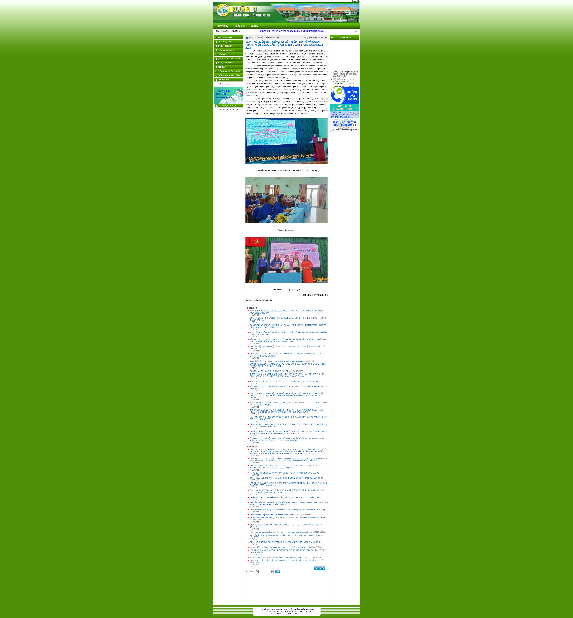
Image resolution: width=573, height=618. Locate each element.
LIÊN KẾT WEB (223, 80)
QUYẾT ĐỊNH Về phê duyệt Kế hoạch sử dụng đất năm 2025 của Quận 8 (345, 68)
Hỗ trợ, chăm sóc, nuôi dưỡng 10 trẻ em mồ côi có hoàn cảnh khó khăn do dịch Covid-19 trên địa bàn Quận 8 (287, 519)
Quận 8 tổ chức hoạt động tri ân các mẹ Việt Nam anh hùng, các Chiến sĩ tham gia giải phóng (287, 510)
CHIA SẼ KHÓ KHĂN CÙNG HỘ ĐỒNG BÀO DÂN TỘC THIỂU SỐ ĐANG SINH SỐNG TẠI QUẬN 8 (286, 526)
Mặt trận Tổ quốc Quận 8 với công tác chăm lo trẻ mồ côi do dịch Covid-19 (280, 547)
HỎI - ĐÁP (222, 67)
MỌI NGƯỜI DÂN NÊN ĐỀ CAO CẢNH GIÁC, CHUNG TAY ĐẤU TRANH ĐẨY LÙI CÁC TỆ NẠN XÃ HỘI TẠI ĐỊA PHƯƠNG (288, 404)
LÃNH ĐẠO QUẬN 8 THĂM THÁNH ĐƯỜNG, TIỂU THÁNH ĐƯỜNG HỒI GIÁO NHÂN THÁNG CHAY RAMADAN (288, 551)
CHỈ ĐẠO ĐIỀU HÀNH (226, 46)
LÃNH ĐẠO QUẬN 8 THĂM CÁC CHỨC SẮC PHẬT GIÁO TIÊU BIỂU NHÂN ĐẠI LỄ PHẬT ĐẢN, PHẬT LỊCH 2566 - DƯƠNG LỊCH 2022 (288, 484)
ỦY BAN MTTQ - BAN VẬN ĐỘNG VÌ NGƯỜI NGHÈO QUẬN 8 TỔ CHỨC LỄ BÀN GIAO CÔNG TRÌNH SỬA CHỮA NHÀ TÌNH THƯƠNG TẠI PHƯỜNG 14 (288, 440)
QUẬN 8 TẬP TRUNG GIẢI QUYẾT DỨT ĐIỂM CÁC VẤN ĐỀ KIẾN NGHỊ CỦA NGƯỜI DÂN (286, 542)
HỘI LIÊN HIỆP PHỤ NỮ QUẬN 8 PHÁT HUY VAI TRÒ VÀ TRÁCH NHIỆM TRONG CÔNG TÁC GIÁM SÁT (288, 348)
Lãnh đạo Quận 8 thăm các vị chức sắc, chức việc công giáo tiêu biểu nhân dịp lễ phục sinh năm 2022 (287, 536)
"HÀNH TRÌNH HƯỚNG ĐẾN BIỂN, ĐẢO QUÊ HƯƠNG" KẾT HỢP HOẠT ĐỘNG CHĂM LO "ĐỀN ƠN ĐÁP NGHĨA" (287, 312)
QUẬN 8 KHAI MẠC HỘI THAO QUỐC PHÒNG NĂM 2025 (345, 82)
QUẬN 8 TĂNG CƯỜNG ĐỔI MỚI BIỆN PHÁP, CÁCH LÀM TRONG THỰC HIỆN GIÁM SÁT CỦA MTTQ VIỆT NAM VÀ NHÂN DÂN (288, 425)
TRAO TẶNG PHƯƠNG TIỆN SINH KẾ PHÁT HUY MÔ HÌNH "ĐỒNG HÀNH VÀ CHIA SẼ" (286, 381)
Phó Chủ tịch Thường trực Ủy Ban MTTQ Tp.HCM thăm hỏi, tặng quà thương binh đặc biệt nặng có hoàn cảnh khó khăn (288, 333)
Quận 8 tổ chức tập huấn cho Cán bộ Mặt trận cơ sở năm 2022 (275, 515)
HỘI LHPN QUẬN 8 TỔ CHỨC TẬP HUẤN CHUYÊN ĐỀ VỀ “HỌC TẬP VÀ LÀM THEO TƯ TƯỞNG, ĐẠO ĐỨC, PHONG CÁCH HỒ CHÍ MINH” (286, 467)
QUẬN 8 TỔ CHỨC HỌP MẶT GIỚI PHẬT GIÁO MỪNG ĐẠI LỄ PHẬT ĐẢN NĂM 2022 (284, 497)
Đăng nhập (356, 1)
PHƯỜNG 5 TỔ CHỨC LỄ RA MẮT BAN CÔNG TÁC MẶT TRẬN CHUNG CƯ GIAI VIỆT (285, 473)
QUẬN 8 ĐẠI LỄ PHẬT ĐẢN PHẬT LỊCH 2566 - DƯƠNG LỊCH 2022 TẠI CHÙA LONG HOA (286, 478)
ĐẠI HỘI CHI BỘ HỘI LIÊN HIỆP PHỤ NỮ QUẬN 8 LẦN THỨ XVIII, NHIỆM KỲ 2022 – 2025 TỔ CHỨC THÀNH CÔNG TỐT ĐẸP (288, 326)
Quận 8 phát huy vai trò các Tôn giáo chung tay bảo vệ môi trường (276, 361)
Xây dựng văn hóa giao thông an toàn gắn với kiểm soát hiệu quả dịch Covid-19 (282, 532)
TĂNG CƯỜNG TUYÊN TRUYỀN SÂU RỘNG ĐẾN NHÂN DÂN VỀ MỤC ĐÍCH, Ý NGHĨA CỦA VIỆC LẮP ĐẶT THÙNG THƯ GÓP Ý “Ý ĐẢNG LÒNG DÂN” (288, 340)
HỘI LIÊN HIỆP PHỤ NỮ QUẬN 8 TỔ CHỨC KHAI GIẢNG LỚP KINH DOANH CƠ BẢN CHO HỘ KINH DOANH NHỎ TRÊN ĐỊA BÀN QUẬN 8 (289, 503)
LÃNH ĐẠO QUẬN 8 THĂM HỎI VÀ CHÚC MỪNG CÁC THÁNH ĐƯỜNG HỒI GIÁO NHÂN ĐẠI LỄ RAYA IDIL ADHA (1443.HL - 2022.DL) (288, 365)
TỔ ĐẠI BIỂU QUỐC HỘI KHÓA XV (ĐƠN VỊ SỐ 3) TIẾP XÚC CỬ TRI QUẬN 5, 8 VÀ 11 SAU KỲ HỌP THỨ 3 (288, 387)
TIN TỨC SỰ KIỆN (225, 42)
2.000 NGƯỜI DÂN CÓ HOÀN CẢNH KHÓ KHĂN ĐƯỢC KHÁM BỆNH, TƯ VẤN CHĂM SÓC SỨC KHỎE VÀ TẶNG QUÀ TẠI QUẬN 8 (287, 491)
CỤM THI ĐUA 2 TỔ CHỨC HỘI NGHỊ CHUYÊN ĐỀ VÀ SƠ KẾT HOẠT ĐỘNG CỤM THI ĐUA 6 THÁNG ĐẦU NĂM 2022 (288, 319)
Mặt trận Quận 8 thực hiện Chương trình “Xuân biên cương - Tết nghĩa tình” (280, 557)
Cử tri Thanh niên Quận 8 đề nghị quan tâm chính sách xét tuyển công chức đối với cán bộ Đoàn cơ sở (286, 561)
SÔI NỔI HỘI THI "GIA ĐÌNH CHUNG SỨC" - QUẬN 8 (271, 371)
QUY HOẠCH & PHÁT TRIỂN (229, 59)
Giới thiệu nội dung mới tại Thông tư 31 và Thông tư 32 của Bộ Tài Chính (344, 75)
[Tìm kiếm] (356, 31)
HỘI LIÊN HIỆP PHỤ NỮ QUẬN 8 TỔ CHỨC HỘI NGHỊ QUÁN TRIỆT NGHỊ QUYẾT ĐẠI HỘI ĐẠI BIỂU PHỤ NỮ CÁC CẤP (288, 418)
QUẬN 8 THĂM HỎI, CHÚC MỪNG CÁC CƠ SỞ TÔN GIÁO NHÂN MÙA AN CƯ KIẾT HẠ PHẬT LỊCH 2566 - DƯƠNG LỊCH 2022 (288, 355)
